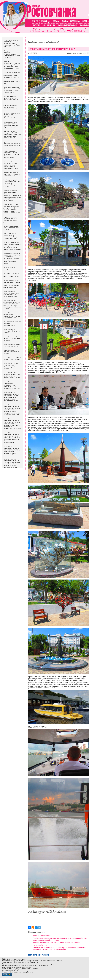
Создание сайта (7, 972)
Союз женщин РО (48, 25)
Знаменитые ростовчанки (67, 25)
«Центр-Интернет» (28, 972)
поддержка (17, 972)
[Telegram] (39, 927)
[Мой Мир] (36, 927)
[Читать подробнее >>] (38, 32)
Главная (35, 21)
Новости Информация (45, 21)
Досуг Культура (56, 21)
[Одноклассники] (33, 927)
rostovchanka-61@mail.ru (30, 969)
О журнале (36, 25)
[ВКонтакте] (29, 927)
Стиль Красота (65, 21)
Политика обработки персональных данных (16, 967)
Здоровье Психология (75, 21)
